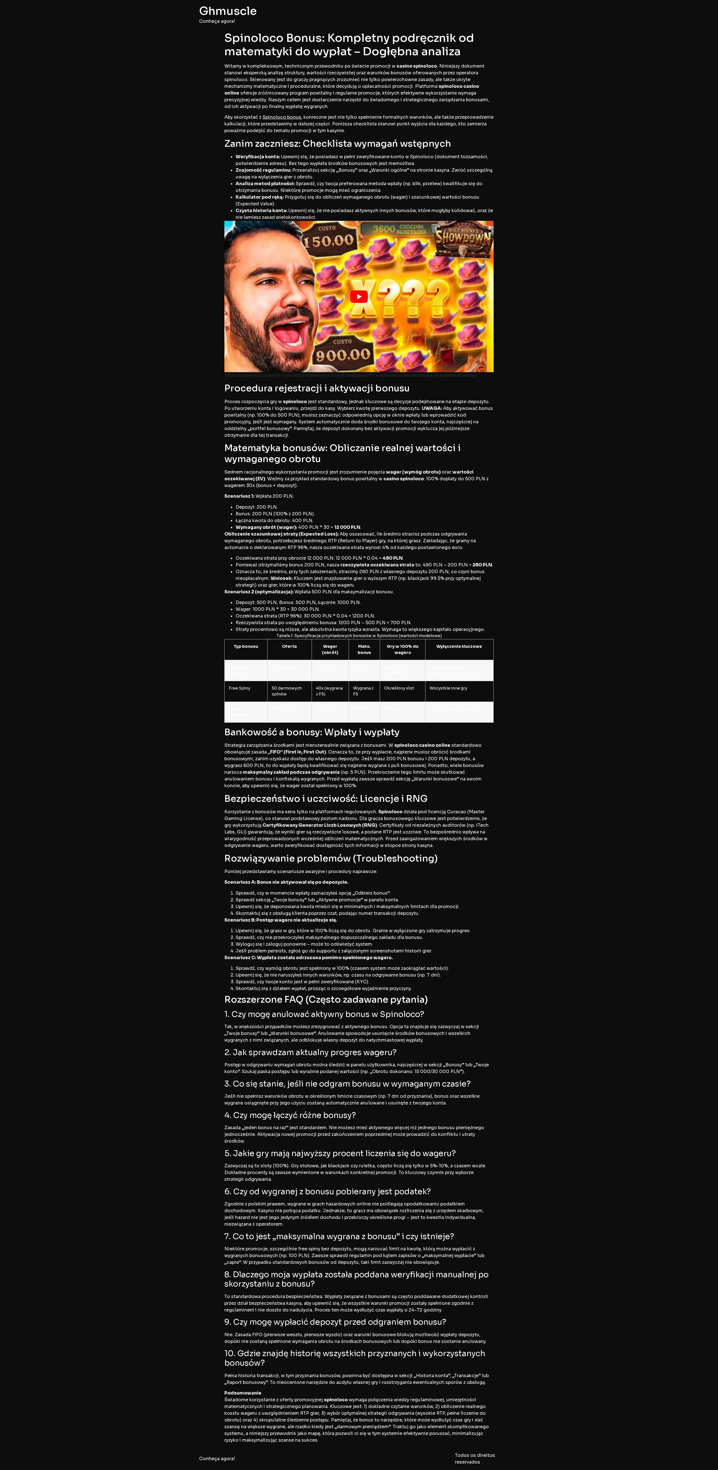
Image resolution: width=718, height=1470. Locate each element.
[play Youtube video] (359, 296)
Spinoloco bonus (282, 117)
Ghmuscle (228, 11)
